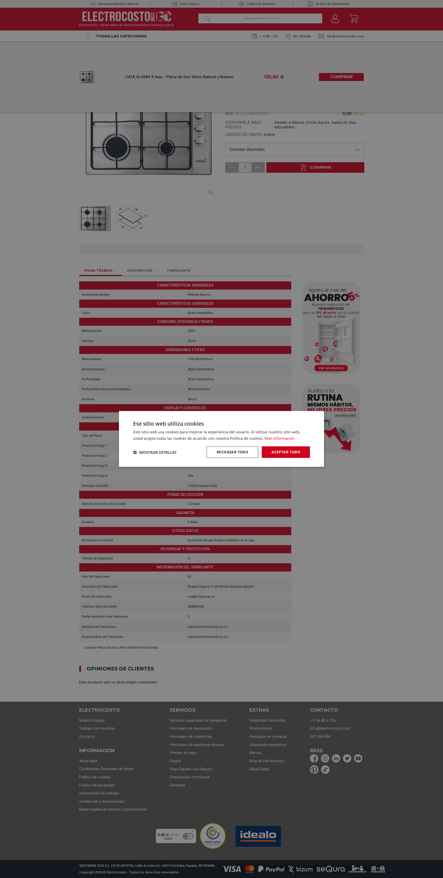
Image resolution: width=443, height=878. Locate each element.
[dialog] (221, 439)
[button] (154, 452)
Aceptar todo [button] (285, 452)
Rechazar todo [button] (232, 452)
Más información (280, 438)
